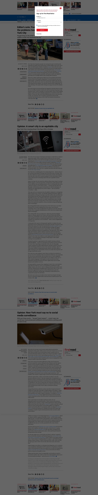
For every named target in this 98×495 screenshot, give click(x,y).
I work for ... (39, 20)
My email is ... (39, 16)
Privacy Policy (39, 33)
